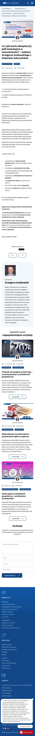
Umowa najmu (19, 429)
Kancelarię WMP (27, 685)
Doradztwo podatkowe (8, 604)
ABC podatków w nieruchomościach (12, 607)
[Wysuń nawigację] (32, 3)
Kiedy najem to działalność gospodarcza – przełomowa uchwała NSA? (14, 496)
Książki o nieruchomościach (9, 609)
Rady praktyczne (20, 8)
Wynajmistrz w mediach (8, 623)
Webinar (17, 63)
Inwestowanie (6, 367)
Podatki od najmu (18, 367)
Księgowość (5, 602)
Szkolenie (4, 658)
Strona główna (6, 8)
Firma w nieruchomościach (10, 489)
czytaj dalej (15, 397)
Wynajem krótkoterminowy (9, 649)
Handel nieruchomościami (9, 647)
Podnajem (4, 652)
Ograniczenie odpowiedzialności (11, 628)
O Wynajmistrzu (6, 620)
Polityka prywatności (7, 625)
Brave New (16, 732)
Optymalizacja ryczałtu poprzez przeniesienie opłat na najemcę (15, 435)
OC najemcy (5, 617)
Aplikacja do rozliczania (8, 614)
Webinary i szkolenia (7, 612)
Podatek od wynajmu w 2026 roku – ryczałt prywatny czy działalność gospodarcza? (17, 374)
